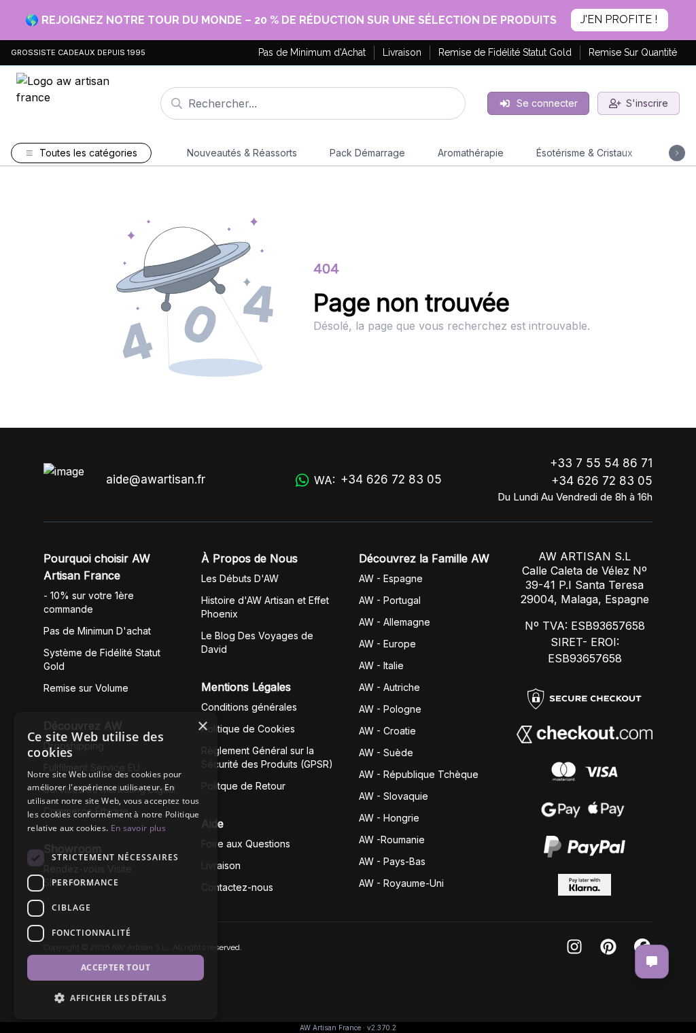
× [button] (202, 727)
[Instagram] (574, 947)
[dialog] (116, 865)
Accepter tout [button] (115, 967)
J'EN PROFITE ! (618, 19)
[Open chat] (652, 962)
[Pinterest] (608, 947)
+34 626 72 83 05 (601, 481)
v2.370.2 (381, 1027)
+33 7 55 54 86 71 (601, 463)
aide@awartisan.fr (155, 479)
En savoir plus (138, 828)
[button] (115, 997)
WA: (378, 480)
